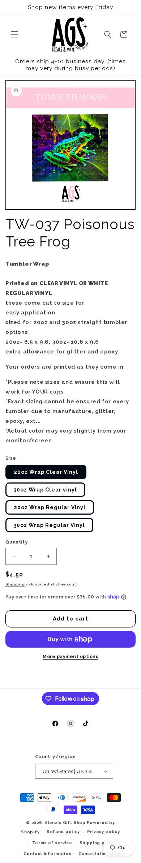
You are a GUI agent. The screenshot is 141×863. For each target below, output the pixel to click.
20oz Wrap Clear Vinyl (46, 472)
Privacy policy (103, 831)
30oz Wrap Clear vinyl (45, 490)
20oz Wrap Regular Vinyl (50, 507)
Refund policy (63, 831)
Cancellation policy (101, 853)
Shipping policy (98, 843)
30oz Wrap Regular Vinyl (49, 525)
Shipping (15, 584)
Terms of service (52, 843)
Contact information (47, 853)
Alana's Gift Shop (65, 822)
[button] (14, 34)
